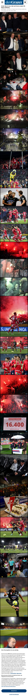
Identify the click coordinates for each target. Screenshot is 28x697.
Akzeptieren (14, 690)
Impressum (19, 673)
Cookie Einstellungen (14, 694)
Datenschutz (13, 673)
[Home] (14, 2)
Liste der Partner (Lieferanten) (8, 686)
